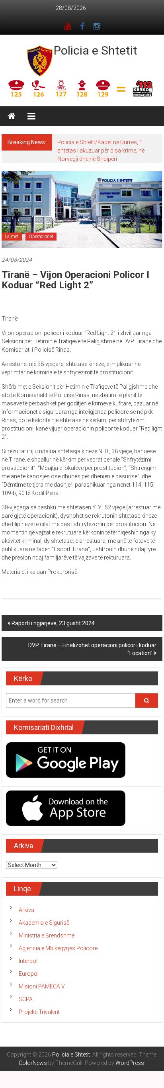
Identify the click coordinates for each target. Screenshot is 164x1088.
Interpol (28, 961)
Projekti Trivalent (39, 1012)
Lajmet (12, 236)
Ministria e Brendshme (46, 935)
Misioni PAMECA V (42, 986)
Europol (29, 974)
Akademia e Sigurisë (44, 923)
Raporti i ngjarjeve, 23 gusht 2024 (53, 623)
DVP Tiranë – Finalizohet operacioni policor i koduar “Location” (92, 649)
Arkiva (26, 910)
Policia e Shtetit (95, 50)
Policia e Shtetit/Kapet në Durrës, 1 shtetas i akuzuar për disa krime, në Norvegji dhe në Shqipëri (100, 150)
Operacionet (41, 236)
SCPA (26, 999)
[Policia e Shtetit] (11, 116)
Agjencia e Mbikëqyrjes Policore (58, 948)
